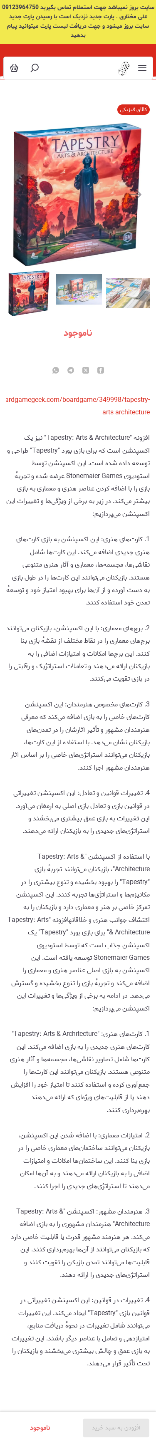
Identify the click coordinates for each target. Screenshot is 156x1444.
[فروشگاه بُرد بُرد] (123, 68)
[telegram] (70, 371)
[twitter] (85, 371)
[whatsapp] (55, 371)
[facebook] (100, 371)
